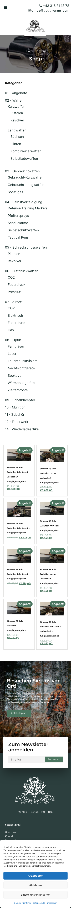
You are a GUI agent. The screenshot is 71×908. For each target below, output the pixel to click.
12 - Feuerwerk (16, 422)
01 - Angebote (16, 93)
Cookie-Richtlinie (22, 903)
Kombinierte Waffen (26, 151)
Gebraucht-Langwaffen (26, 185)
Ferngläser (16, 346)
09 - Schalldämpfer (20, 400)
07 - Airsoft (14, 302)
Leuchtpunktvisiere (23, 361)
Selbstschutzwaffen (23, 230)
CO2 (11, 277)
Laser (12, 354)
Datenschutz (39, 903)
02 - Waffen (14, 100)
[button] (5, 7)
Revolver (17, 120)
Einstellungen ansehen (35, 894)
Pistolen (17, 113)
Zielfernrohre (18, 390)
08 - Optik (13, 340)
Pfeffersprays (18, 216)
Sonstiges (15, 192)
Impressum (52, 903)
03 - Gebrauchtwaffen (22, 171)
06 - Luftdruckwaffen (21, 271)
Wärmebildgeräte (21, 383)
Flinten (16, 144)
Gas (11, 330)
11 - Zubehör (14, 414)
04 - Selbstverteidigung (23, 202)
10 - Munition (15, 407)
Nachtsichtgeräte (21, 368)
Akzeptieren (35, 875)
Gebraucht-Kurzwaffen (25, 177)
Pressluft (15, 292)
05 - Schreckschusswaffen (26, 247)
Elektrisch (15, 315)
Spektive (14, 375)
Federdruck (16, 285)
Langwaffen (17, 130)
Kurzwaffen (17, 107)
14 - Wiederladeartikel (22, 429)
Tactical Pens (18, 237)
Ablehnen (35, 885)
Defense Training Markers (28, 208)
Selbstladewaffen (24, 158)
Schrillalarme (18, 223)
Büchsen (17, 137)
